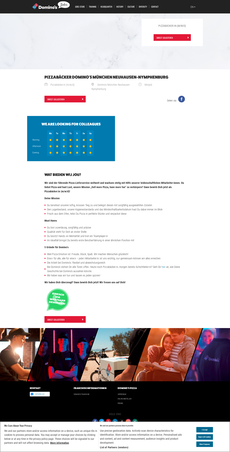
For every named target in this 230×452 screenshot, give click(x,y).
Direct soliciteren (165, 37)
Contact (155, 6)
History (119, 6)
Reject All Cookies (204, 437)
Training (92, 6)
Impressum (122, 394)
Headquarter (106, 6)
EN (192, 7)
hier (163, 266)
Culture (131, 6)
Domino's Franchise (81, 394)
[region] (115, 437)
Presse (120, 403)
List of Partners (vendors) (114, 447)
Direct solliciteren (55, 99)
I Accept (205, 430)
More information (59, 442)
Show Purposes (204, 444)
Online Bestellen (125, 399)
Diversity (143, 6)
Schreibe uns (39, 394)
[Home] (51, 5)
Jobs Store (80, 6)
